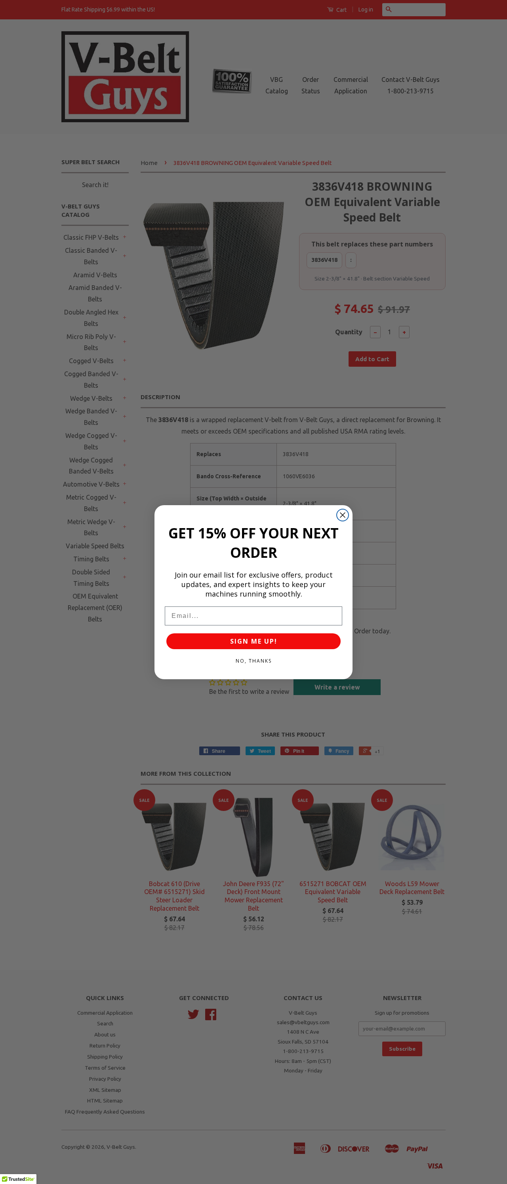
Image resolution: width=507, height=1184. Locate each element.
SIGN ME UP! (253, 641)
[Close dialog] (343, 515)
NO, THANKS (254, 660)
